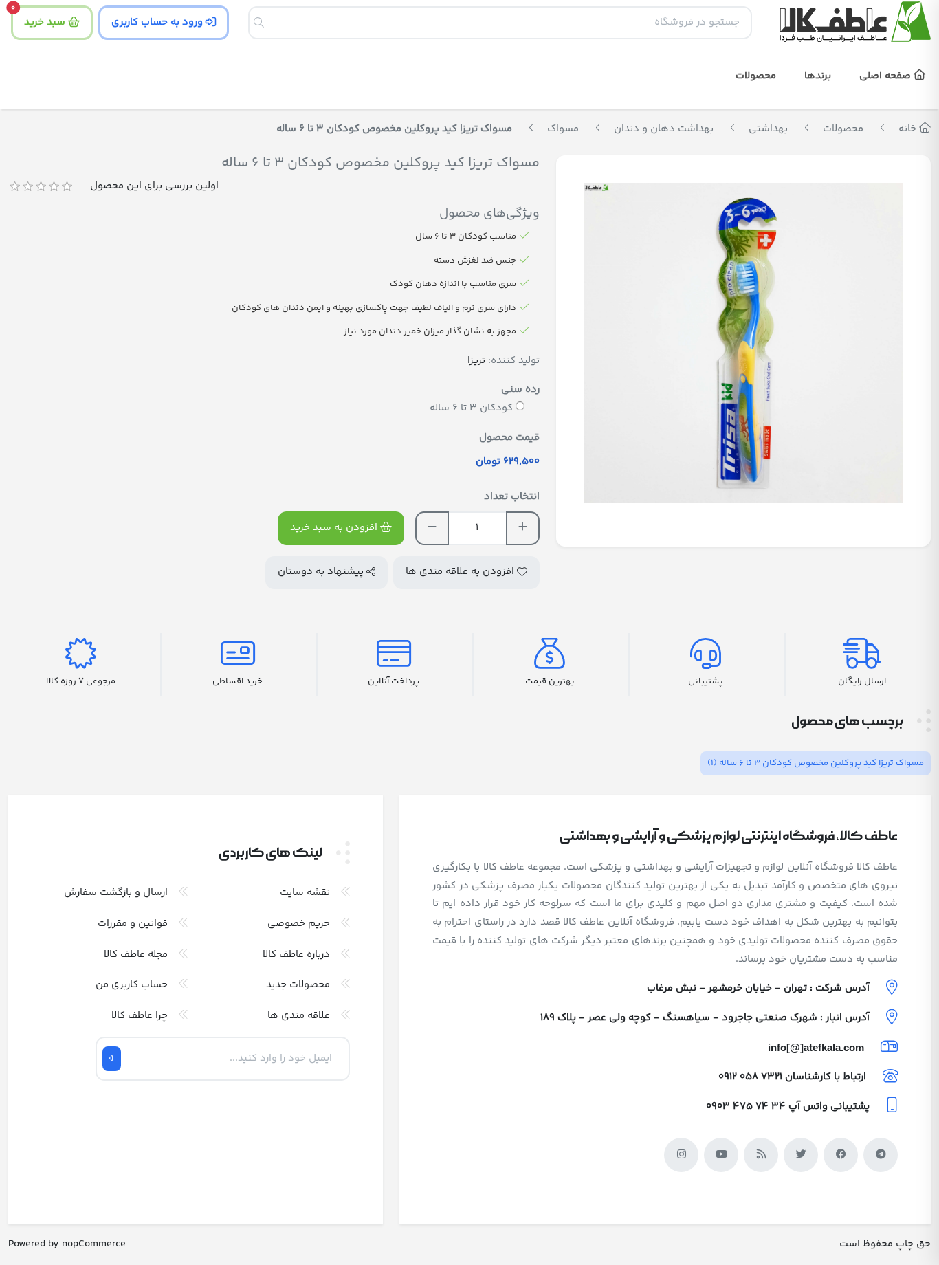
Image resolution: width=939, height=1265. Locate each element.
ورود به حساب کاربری (158, 22)
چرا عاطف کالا (139, 1016)
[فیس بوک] (841, 1155)
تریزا (476, 360)
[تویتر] (801, 1155)
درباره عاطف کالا (296, 954)
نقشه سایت (305, 893)
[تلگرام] (880, 1155)
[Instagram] (681, 1155)
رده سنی (520, 389)
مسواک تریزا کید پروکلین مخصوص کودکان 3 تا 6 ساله (815, 763)
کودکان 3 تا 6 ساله (471, 408)
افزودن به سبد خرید (335, 528)
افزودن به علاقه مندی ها (461, 572)
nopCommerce (94, 1244)
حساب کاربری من (132, 985)
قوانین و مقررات (133, 924)
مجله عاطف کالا (136, 954)
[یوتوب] (721, 1155)
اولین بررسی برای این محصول (154, 186)
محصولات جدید (298, 985)
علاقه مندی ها (298, 1016)
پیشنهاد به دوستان (322, 572)
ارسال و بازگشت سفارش (116, 893)
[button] (820, 77)
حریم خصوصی (298, 924)
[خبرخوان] (761, 1155)
